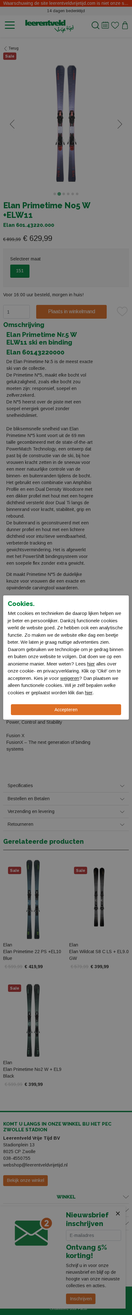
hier (91, 663)
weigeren (69, 678)
